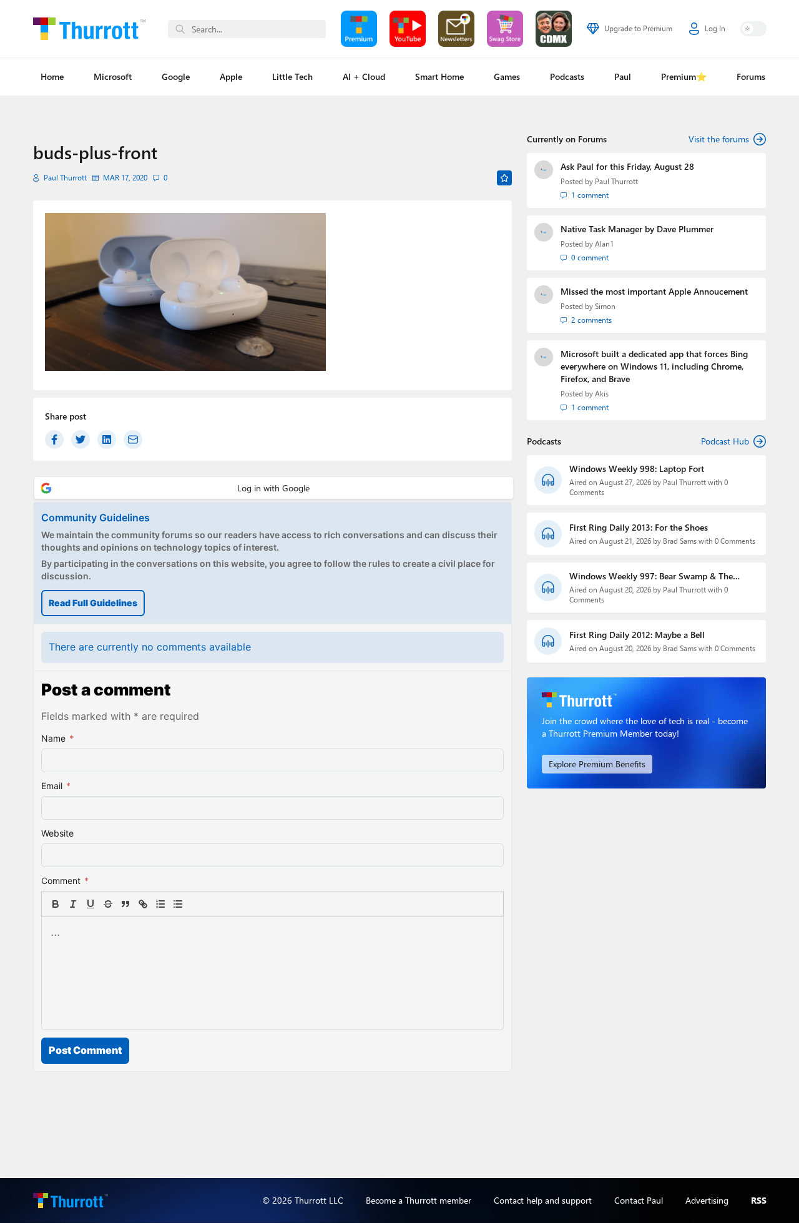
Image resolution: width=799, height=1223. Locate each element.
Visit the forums (719, 139)
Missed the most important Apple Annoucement (654, 291)
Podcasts (567, 76)
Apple (231, 76)
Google (176, 76)
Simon (605, 306)
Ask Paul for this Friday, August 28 (627, 166)
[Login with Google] (273, 488)
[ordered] (160, 903)
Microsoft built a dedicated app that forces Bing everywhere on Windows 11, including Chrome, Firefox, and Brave (654, 366)
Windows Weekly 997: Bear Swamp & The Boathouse (651, 576)
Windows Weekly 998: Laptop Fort (636, 468)
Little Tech (292, 76)
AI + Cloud (364, 76)
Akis (602, 393)
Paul (622, 76)
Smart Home (439, 76)
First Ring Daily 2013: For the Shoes (638, 527)
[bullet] (178, 903)
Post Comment (85, 1050)
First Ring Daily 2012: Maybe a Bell (637, 635)
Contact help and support (543, 1200)
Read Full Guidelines (93, 602)
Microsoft (113, 76)
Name (57, 738)
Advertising (706, 1200)
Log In (715, 28)
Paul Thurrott (65, 177)
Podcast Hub (725, 441)
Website (57, 833)
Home (52, 76)
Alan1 (604, 243)
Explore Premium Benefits (597, 764)
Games (507, 76)
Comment (65, 880)
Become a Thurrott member (418, 1200)
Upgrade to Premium (638, 28)
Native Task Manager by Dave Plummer (637, 229)
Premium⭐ (684, 76)
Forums (751, 76)
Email (56, 785)
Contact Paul (638, 1200)
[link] (195, 903)
